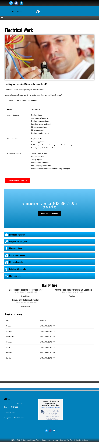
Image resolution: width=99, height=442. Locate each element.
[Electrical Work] (6, 248)
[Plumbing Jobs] (6, 275)
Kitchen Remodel (16, 262)
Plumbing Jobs (15, 275)
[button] (2, 18)
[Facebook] (16, 3)
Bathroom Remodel (17, 234)
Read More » (25, 296)
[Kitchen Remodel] (6, 262)
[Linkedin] (21, 3)
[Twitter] (11, 3)
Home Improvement (17, 255)
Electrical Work (15, 248)
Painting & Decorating (18, 269)
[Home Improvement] (6, 255)
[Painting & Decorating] (6, 269)
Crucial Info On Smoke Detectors (25, 299)
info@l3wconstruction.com (14, 418)
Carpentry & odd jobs (18, 241)
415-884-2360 (9, 412)
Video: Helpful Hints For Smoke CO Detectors (73, 289)
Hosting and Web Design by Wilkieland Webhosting (74, 440)
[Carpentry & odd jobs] (6, 241)
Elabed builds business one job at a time (25, 289)
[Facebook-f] (50, 430)
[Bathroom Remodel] (6, 234)
